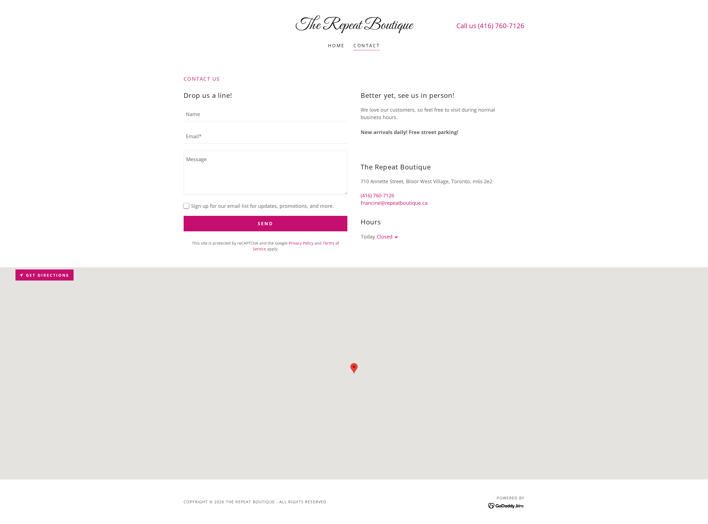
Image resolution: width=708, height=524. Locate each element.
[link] (354, 27)
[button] (395, 237)
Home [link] (336, 46)
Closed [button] (384, 236)
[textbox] (265, 114)
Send (266, 224)
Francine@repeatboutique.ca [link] (394, 203)
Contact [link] (366, 46)
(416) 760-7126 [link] (501, 25)
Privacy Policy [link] (301, 243)
